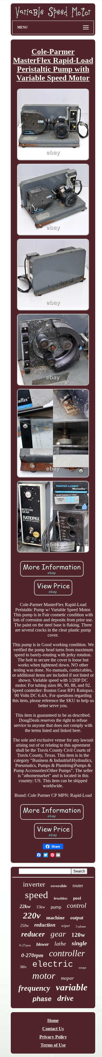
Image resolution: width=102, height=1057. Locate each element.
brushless (60, 898)
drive (65, 998)
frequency (34, 988)
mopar (67, 978)
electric (52, 964)
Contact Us (53, 1028)
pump (56, 907)
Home (53, 1020)
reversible (59, 886)
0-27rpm (25, 945)
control (76, 905)
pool (77, 898)
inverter (34, 884)
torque (82, 967)
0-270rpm (32, 955)
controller (67, 953)
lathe (60, 943)
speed (36, 894)
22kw (25, 906)
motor (43, 975)
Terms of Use (53, 1045)
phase (42, 999)
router (78, 885)
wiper (65, 926)
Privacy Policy (53, 1036)
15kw (40, 907)
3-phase (81, 926)
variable (72, 987)
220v (32, 915)
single (79, 943)
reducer (33, 934)
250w (24, 926)
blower (42, 944)
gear (58, 933)
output (76, 917)
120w (78, 934)
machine (55, 917)
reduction (45, 925)
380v (23, 967)
